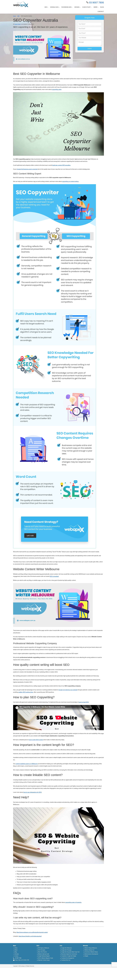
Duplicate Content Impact (44, 960)
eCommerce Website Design (91, 952)
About (16, 950)
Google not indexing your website (67, 690)
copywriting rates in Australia (73, 902)
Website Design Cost (89, 950)
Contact (101, 11)
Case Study (86, 7)
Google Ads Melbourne (66, 948)
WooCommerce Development (91, 954)
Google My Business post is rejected (27, 169)
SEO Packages (41, 950)
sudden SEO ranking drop (25, 692)
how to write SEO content (36, 739)
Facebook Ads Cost (65, 960)
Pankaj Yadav (17, 24)
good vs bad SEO (84, 702)
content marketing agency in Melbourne (27, 763)
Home (14, 16)
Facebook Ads (66, 7)
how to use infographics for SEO (32, 792)
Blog (102, 7)
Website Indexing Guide (43, 954)
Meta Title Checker (42, 952)
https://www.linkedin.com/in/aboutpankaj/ (30, 936)
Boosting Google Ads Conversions (69, 954)
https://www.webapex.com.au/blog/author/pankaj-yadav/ (32, 932)
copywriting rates (56, 89)
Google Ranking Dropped (44, 956)
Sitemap (17, 954)
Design (76, 7)
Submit (90, 48)
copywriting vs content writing (70, 181)
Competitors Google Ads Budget (68, 956)
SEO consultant (54, 576)
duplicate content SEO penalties (61, 165)
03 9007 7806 (96, 2)
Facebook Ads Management (67, 958)
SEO (45, 7)
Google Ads (54, 7)
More (95, 7)
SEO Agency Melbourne (43, 948)
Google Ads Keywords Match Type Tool (70, 952)
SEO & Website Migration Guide (45, 958)
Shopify (86, 956)
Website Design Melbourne (91, 948)
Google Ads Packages (66, 950)
